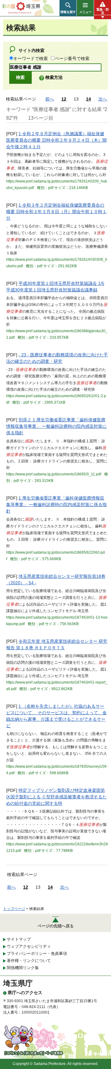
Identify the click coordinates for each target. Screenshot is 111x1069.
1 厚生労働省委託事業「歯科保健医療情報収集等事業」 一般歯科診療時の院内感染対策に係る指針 (56, 504)
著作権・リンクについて (29, 960)
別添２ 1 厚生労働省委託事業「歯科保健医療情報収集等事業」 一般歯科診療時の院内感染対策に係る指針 (56, 426)
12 (63, 99)
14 (88, 99)
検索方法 (54, 77)
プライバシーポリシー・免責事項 (37, 953)
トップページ (14, 909)
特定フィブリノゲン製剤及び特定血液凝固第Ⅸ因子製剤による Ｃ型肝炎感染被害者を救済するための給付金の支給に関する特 (56, 797)
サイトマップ (19, 939)
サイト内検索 (31, 50)
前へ (49, 99)
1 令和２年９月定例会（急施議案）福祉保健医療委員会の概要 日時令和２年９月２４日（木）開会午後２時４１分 (56, 140)
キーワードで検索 (30, 58)
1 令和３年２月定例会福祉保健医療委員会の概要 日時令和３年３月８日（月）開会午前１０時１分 (56, 212)
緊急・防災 (103, 11)
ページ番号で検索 (72, 58)
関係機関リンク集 (23, 967)
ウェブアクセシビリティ (29, 946)
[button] (68, 8)
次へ (102, 99)
